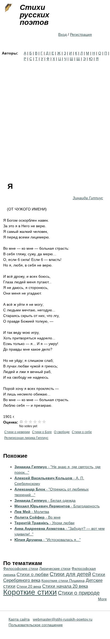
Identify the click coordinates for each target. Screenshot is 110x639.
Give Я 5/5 (44, 422)
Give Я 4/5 (39, 422)
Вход (62, 34)
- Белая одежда (45, 500)
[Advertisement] (55, 119)
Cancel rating (21, 422)
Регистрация (81, 34)
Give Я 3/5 (35, 422)
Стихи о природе (79, 593)
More (102, 599)
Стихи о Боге (42, 432)
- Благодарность (57, 506)
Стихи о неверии (17, 432)
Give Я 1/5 (26, 422)
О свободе (62, 432)
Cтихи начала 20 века (65, 586)
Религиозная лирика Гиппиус (26, 438)
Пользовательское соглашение (36, 625)
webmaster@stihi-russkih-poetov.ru (62, 619)
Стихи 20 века (29, 586)
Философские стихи (20, 568)
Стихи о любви (33, 574)
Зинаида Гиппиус (88, 198)
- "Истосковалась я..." (47, 540)
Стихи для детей (70, 574)
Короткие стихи (30, 592)
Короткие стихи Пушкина (63, 580)
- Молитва (31, 511)
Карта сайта (19, 619)
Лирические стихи (54, 568)
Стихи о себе (82, 432)
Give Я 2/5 (30, 422)
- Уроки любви (44, 523)
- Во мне (37, 517)
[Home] (8, 8)
